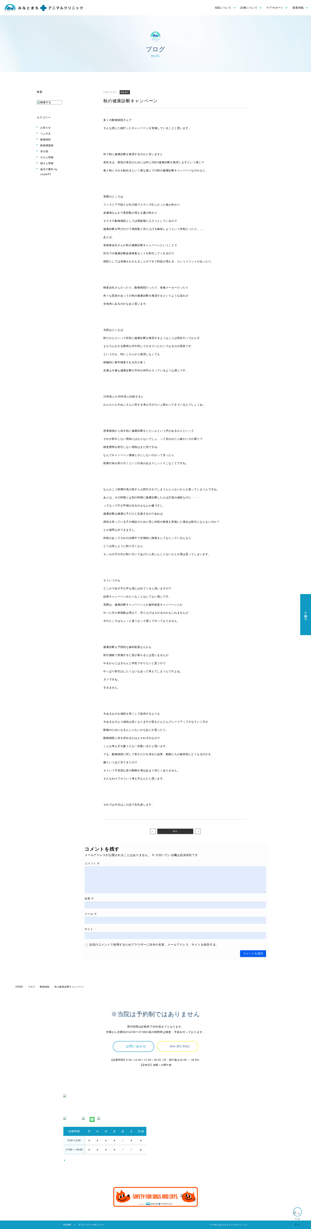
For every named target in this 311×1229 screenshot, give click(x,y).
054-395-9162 (180, 1046)
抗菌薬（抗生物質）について (175, 1167)
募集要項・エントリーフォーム (226, 1157)
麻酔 (209, 1114)
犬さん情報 (47, 157)
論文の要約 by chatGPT (48, 172)
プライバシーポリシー (91, 1224)
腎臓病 (210, 1119)
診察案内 (212, 1104)
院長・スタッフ (167, 1109)
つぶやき (45, 133)
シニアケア (164, 1162)
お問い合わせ (136, 1046)
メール (91, 913)
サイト (89, 929)
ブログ (210, 1172)
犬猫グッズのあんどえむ (221, 1162)
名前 (89, 898)
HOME (67, 1224)
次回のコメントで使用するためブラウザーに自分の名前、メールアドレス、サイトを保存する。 (154, 944)
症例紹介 (212, 1133)
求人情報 (212, 1152)
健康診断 (163, 1157)
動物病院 (45, 139)
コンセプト (164, 1104)
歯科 (209, 1128)
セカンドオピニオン (170, 1128)
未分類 (44, 151)
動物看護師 (47, 145)
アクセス (163, 1114)
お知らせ (45, 127)
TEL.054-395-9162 (75, 1111)
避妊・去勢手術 (216, 1109)
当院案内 (163, 1119)
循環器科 (212, 1124)
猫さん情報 (47, 163)
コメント (92, 863)
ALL (175, 831)
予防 (160, 1152)
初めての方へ (166, 1124)
